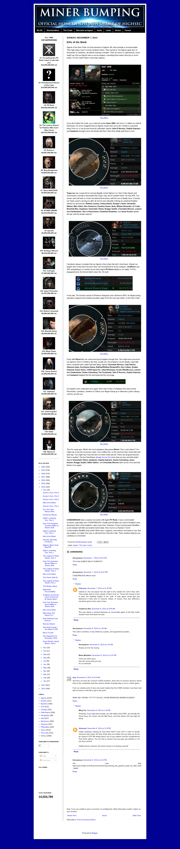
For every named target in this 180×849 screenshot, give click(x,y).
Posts (44, 756)
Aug (45, 658)
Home (104, 815)
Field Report (45, 712)
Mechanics (45, 721)
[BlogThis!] (100, 542)
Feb (45, 678)
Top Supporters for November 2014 (50, 637)
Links (108, 30)
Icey (74, 677)
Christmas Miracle (50, 515)
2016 (43, 480)
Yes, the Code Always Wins (48, 510)
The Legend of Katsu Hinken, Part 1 (51, 582)
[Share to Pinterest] (107, 542)
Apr (45, 671)
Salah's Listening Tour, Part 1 (49, 551)
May (45, 668)
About (118, 30)
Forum (128, 30)
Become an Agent (84, 30)
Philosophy (45, 727)
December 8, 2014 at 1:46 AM (95, 628)
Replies (78, 584)
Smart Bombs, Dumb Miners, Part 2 (51, 642)
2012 (43, 689)
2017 (43, 477)
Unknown (83, 588)
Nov (45, 648)
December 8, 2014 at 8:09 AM (103, 609)
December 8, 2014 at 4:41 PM (95, 760)
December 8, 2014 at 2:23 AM (101, 644)
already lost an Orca (104, 457)
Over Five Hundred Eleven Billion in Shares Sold (50, 563)
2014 (43, 487)
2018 (43, 474)
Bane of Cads (48, 633)
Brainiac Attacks (49, 624)
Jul (44, 661)
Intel (42, 718)
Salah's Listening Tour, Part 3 (49, 519)
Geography (45, 715)
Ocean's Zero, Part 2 (51, 499)
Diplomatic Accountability (49, 591)
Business (44, 704)
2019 (43, 470)
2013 (43, 685)
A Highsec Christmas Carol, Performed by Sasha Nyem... (51, 597)
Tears (43, 730)
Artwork (44, 701)
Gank (99, 30)
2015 (43, 483)
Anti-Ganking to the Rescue (50, 619)
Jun (45, 664)
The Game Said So (50, 577)
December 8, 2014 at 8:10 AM (88, 677)
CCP (42, 707)
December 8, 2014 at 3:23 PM (99, 728)
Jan (45, 681)
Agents (75, 545)
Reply (75, 565)
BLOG (39, 30)
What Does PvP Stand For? (49, 614)
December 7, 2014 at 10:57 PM (96, 572)
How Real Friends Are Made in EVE (50, 628)
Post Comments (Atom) (86, 820)
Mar (45, 674)
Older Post (137, 815)
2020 (43, 467)
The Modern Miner (50, 586)
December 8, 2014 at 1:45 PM (98, 710)
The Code (67, 30)
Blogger (95, 833)
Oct (45, 651)
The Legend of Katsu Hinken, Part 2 (51, 570)
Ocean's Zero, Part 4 (51, 493)
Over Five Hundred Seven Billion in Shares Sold (50, 604)
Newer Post (71, 815)
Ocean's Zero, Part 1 (51, 506)
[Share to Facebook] (105, 542)
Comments (46, 760)
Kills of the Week (49, 503)
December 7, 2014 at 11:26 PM (99, 588)
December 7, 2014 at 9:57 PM (95, 558)
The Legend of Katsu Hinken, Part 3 (51, 557)
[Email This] (98, 542)
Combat (44, 710)
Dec (45, 490)
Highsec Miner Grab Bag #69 (50, 546)
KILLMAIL (104, 118)
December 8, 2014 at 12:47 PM (104, 655)
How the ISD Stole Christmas (50, 541)
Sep (45, 654)
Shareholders (53, 30)
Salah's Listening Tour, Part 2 (49, 532)
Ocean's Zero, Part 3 (51, 496)
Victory (89, 545)
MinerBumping (80, 542)
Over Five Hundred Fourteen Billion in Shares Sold (51, 525)
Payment (44, 724)
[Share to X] (103, 542)
